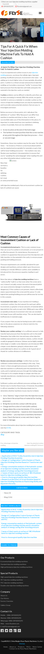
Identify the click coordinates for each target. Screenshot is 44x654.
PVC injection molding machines (12, 583)
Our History (5, 598)
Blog (2, 434)
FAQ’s (28, 647)
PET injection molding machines (12, 580)
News (6, 493)
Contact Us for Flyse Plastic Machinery (22, 649)
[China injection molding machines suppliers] (16, 15)
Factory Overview (7, 601)
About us (12, 647)
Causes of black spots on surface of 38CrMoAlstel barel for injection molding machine (21, 474)
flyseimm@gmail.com (24, 6)
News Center (37, 647)
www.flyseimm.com (12, 624)
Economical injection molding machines (14, 561)
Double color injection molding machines (15, 585)
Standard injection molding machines (13, 564)
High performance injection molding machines (16, 567)
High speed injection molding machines (14, 577)
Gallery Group (5, 605)
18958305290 (8, 6)
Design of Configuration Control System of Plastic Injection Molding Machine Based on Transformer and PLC (21, 462)
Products (21, 647)
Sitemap (22, 644)
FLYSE (9, 428)
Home (5, 647)
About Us (4, 595)
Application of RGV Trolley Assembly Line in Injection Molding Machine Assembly (22, 457)
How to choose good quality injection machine (19, 477)
